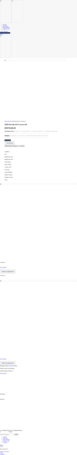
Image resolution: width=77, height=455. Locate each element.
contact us (2, 383)
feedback (2, 389)
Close (1, 446)
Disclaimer (2, 405)
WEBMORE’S (4, 431)
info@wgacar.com (4, 265)
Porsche (10, 121)
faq (1, 386)
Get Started (7, 140)
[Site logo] (6, 22)
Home (6, 121)
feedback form (3, 403)
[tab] (11, 146)
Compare (5, 442)
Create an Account (4, 451)
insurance (2, 408)
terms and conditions (5, 378)
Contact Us (5, 33)
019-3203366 (3, 267)
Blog (1, 391)
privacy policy (3, 381)
